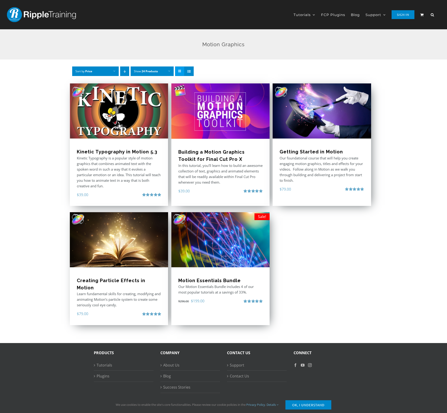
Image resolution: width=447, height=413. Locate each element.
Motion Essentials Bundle (209, 280)
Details (272, 405)
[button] (432, 14)
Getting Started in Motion (311, 152)
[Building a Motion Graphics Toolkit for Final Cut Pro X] (220, 111)
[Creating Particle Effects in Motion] (119, 239)
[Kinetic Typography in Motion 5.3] (119, 111)
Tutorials (104, 365)
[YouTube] (303, 365)
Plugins (103, 376)
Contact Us (239, 376)
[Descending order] (124, 71)
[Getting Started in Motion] (322, 111)
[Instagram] (310, 365)
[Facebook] (295, 365)
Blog (167, 376)
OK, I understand (308, 405)
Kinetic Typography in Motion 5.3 (117, 152)
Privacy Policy (255, 405)
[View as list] (188, 71)
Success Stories (176, 387)
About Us (171, 365)
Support (237, 365)
